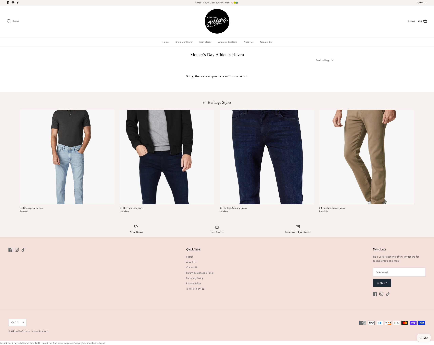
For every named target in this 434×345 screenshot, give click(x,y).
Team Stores (205, 42)
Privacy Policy (193, 283)
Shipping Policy (194, 278)
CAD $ (420, 2)
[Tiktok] (18, 2)
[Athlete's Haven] (217, 21)
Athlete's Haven (22, 330)
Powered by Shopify (39, 330)
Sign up (382, 283)
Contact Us (266, 42)
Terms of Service (195, 289)
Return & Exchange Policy (200, 273)
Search (189, 257)
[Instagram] (13, 2)
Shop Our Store (183, 42)
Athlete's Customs (227, 42)
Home (165, 42)
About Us (248, 42)
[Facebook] (8, 2)
